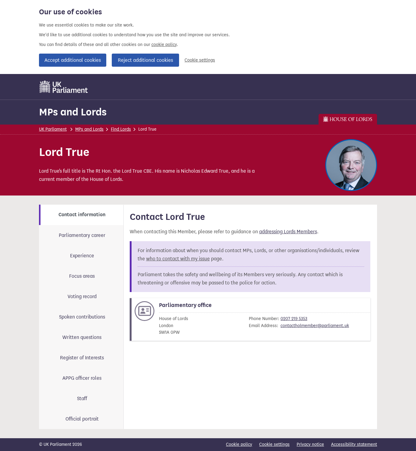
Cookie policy (239, 444)
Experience (82, 256)
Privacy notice (310, 444)
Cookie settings (200, 60)
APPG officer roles (81, 378)
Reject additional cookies (145, 60)
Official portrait (82, 419)
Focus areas (82, 276)
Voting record (82, 296)
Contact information (81, 215)
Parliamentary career (82, 235)
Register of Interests (82, 358)
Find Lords (121, 129)
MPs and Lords (73, 112)
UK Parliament (53, 129)
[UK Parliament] (64, 86)
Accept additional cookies (72, 60)
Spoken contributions (82, 317)
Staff (82, 398)
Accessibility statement (354, 444)
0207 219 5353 (293, 318)
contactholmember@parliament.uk (314, 325)
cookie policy (164, 44)
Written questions (81, 337)
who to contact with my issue (178, 259)
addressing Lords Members (288, 231)
